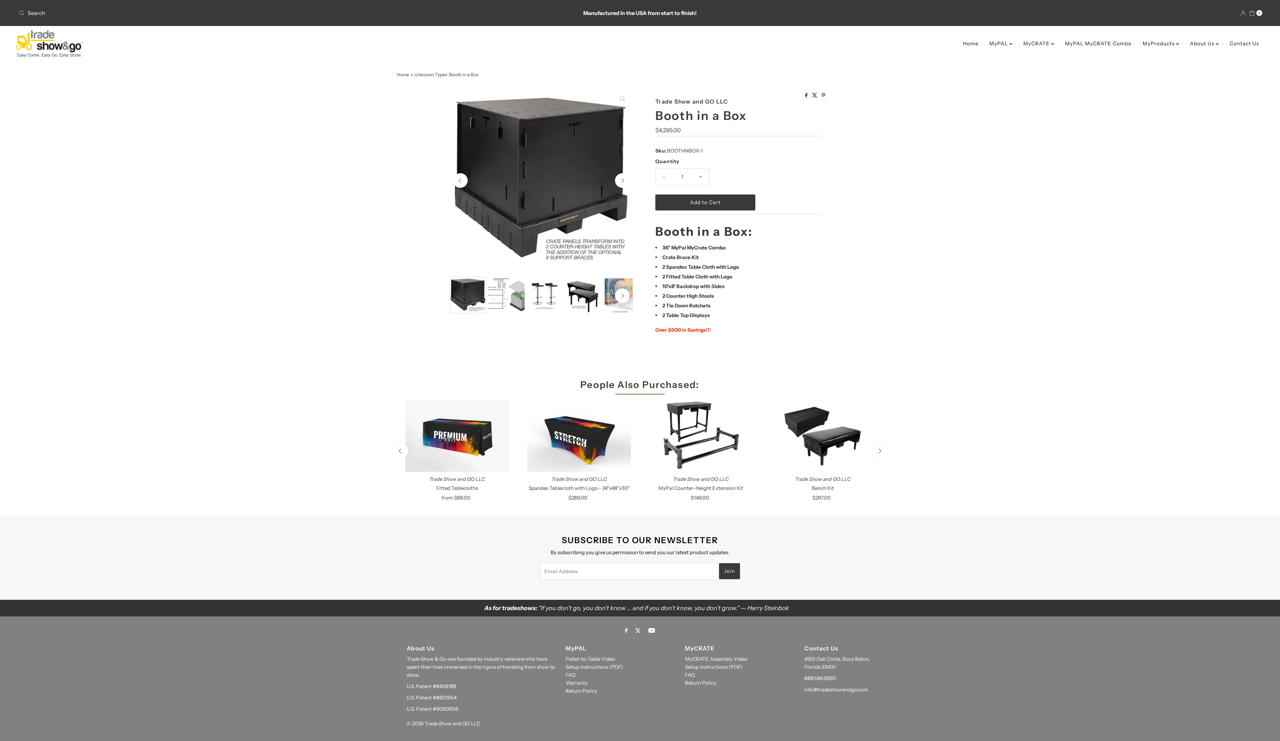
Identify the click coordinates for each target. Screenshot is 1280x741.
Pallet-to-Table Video (590, 659)
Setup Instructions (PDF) (594, 667)
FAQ (571, 675)
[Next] (622, 180)
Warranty (577, 683)
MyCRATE (1037, 43)
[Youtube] (651, 630)
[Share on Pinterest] (823, 95)
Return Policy (581, 691)
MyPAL (999, 43)
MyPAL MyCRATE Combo (1098, 43)
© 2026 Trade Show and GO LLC (443, 723)
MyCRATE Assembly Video (716, 659)
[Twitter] (638, 630)
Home (970, 43)
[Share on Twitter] (815, 95)
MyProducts (1159, 43)
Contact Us (1244, 43)
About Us (1203, 43)
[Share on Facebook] (807, 95)
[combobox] (222, 13)
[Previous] (460, 180)
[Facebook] (626, 630)
